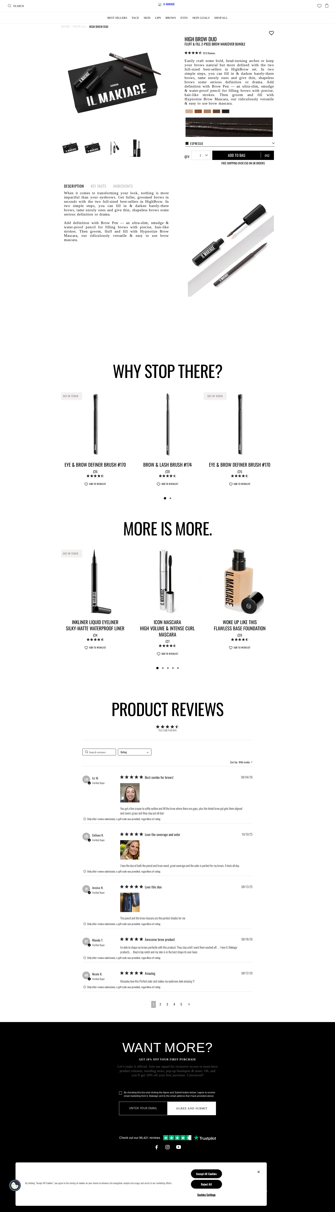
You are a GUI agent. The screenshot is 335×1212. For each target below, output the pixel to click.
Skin (147, 17)
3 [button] (167, 1004)
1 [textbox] (200, 155)
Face (135, 17)
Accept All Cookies (206, 1174)
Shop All (221, 17)
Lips (158, 17)
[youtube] (178, 1147)
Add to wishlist (271, 33)
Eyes (184, 17)
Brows (171, 17)
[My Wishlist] (319, 5)
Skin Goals (201, 17)
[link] (200, 53)
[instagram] (167, 1147)
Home (65, 26)
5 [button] (181, 1004)
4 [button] (174, 1004)
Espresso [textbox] (196, 143)
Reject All (206, 1184)
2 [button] (160, 1004)
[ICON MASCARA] (167, 581)
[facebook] (156, 1147)
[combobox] (230, 143)
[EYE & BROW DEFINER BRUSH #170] (95, 424)
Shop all (79, 26)
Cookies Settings (206, 1195)
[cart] (326, 5)
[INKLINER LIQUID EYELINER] (95, 581)
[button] (130, 792)
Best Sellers (117, 17)
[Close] (258, 1172)
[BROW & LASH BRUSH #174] (167, 424)
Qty (187, 156)
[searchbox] (99, 752)
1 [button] (153, 1004)
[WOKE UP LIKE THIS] (239, 581)
